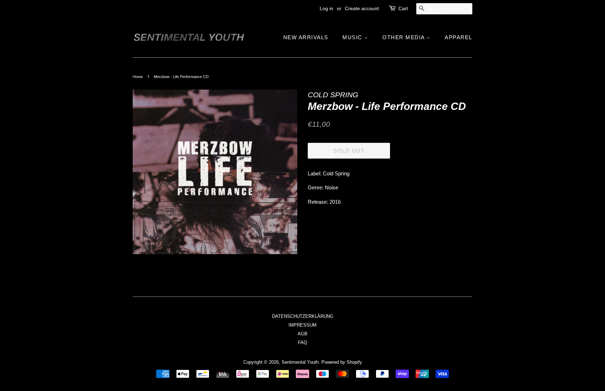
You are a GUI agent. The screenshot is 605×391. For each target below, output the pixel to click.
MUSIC (353, 37)
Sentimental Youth (300, 362)
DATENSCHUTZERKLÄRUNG (302, 316)
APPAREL (458, 37)
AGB (302, 333)
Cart (403, 8)
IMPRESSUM (302, 325)
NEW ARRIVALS (305, 37)
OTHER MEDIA (404, 37)
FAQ (302, 342)
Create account (362, 8)
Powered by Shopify (341, 362)
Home (138, 77)
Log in (326, 8)
